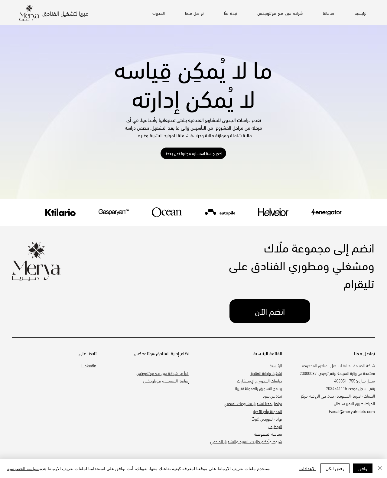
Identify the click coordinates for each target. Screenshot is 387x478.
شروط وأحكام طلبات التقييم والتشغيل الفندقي (246, 441)
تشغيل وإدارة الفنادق (266, 373)
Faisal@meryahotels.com (352, 411)
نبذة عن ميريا (272, 395)
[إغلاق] (379, 468)
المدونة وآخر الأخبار (267, 411)
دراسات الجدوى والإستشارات (259, 380)
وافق (362, 468)
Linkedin (88, 365)
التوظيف (275, 426)
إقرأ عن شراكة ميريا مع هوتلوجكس (162, 373)
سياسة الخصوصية (268, 434)
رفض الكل (335, 468)
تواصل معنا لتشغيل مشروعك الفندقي (253, 403)
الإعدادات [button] (307, 468)
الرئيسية (276, 365)
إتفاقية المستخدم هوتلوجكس (166, 380)
